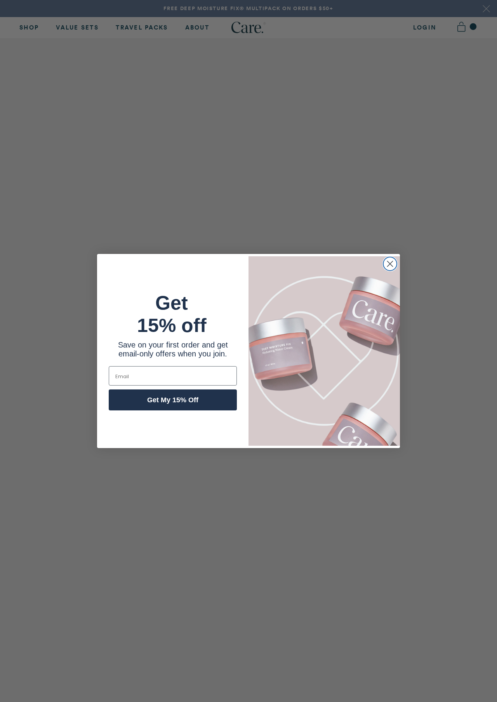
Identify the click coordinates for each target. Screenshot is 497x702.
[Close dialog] (390, 264)
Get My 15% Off (172, 400)
